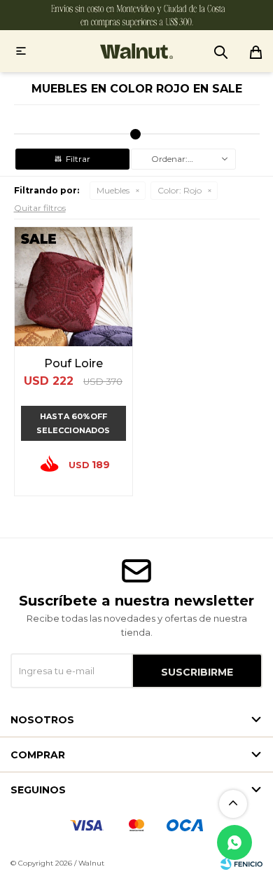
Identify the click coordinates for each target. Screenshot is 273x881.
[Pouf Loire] (74, 286)
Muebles (113, 190)
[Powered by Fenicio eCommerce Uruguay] (241, 863)
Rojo (180, 190)
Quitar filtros (40, 208)
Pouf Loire (73, 363)
